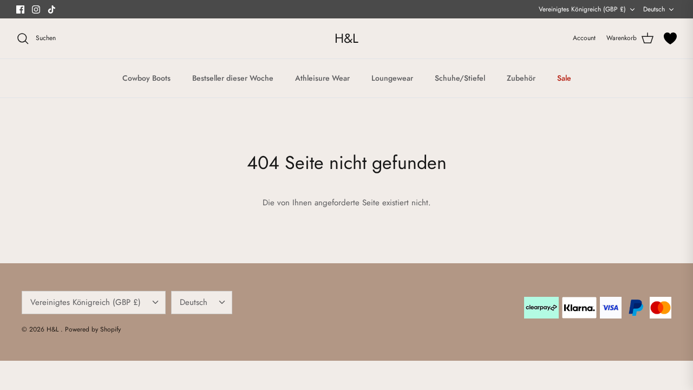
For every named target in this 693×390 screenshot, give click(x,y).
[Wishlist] (670, 38)
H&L (54, 329)
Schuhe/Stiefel (460, 78)
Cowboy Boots (146, 78)
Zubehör (521, 78)
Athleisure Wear (322, 78)
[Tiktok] (52, 9)
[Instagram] (36, 9)
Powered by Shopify (93, 329)
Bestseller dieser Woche (232, 78)
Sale (564, 78)
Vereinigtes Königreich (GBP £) (582, 9)
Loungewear (392, 78)
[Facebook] (20, 9)
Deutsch (654, 9)
